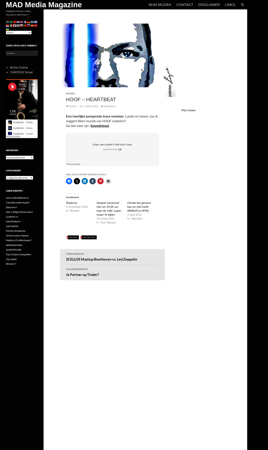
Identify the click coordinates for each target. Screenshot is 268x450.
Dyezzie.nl (11, 207)
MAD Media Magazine (44, 5)
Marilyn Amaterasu (16, 230)
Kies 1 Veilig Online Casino (19, 211)
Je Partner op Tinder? (82, 272)
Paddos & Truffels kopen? (19, 240)
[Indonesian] (7, 25)
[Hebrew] (36, 21)
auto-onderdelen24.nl (17, 197)
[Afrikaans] (7, 21)
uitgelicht (89, 237)
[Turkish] (36, 25)
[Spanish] (32, 25)
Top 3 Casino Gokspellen (18, 254)
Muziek (70, 93)
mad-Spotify (12, 226)
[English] (22, 21)
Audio (73, 106)
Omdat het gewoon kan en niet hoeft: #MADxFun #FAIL (139, 206)
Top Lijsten (11, 259)
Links (230, 5)
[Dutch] (18, 21)
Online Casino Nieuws (17, 235)
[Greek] (32, 21)
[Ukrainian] (7, 28)
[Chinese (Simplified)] (14, 21)
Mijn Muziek (160, 5)
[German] (29, 21)
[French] (25, 21)
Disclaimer (209, 5)
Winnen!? (11, 263)
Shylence (71, 202)
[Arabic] (11, 21)
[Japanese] (14, 25)
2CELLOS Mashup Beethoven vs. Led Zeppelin (101, 256)
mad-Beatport (13, 221)
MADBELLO (110, 106)
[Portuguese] (25, 25)
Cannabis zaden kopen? (18, 202)
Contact (184, 5)
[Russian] (29, 25)
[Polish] (22, 25)
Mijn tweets (188, 110)
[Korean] (18, 25)
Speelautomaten (14, 244)
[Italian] (11, 25)
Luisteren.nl (12, 216)
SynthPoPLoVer (14, 249)
